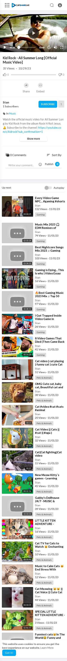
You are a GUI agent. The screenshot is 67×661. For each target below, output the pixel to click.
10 (49, 47)
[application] (33, 33)
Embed (40, 91)
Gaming (40, 214)
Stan (6, 102)
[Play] (5, 47)
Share (26, 91)
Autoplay (59, 187)
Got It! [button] (9, 652)
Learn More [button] (47, 647)
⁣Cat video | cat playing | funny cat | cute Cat (49, 362)
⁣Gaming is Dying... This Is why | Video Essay (49, 271)
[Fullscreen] (62, 47)
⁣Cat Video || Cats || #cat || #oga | (47, 431)
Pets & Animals (44, 377)
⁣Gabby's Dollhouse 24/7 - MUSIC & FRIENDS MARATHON (49, 501)
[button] (60, 5)
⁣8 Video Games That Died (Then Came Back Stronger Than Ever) (49, 342)
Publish (50, 164)
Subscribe (48, 104)
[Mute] (55, 47)
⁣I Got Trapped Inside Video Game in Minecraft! (48, 319)
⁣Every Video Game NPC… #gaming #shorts (50, 199)
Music (12, 113)
